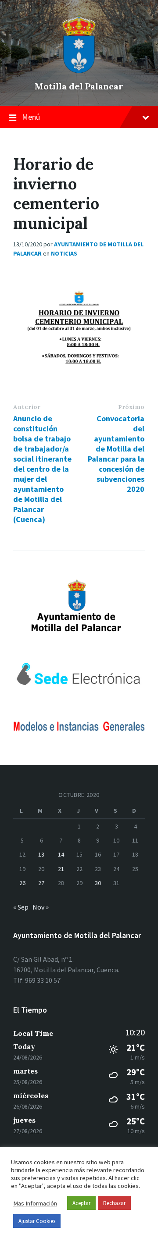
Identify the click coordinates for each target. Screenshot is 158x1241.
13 (41, 854)
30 (98, 883)
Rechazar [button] (114, 1203)
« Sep (21, 907)
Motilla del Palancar (79, 86)
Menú (31, 117)
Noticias (64, 253)
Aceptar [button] (81, 1203)
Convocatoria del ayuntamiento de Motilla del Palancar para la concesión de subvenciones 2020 (116, 453)
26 (22, 883)
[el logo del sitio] (79, 71)
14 (61, 854)
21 (61, 869)
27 (41, 883)
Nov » (40, 907)
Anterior (26, 407)
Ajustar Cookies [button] (36, 1221)
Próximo (131, 407)
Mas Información (35, 1203)
